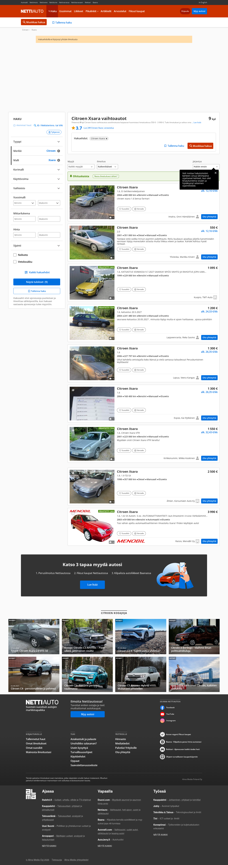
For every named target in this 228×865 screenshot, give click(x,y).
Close (215, 172)
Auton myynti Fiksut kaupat (178, 734)
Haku (54, 11)
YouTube (170, 714)
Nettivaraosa (64, 2)
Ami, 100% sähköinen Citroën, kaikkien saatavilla (194, 674)
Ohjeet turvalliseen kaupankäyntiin (182, 756)
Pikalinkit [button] (91, 11)
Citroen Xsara (143, 202)
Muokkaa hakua (35, 22)
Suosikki (125, 209)
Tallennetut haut (35, 739)
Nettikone (53, 2)
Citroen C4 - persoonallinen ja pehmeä (33, 674)
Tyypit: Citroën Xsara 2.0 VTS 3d (33, 636)
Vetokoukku (25, 261)
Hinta (16, 229)
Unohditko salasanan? (84, 743)
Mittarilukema (21, 213)
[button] (81, 164)
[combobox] (37, 150)
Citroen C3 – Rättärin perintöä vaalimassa (87, 674)
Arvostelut (120, 11)
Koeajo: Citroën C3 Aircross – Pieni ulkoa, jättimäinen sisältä (87, 636)
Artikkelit (106, 11)
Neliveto (23, 254)
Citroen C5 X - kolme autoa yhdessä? (140, 636)
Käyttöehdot (78, 756)
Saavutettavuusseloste (84, 765)
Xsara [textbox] (55, 159)
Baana (95, 2)
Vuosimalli (19, 197)
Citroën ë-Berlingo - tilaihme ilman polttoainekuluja (194, 636)
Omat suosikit (34, 747)
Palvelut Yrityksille (126, 747)
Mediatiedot (122, 743)
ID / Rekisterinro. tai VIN (50, 125)
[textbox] (34, 150)
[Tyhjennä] (59, 150)
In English (203, 2)
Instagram (171, 720)
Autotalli (24, 2)
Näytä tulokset (37, 282)
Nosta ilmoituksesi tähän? (105, 176)
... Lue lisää (196, 122)
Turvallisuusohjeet (81, 752)
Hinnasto (120, 739)
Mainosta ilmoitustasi (38, 752)
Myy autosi (199, 11)
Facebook (170, 707)
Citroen (25, 30)
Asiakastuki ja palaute (83, 739)
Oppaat (75, 760)
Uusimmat (65, 11)
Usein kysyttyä (79, 747)
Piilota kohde (73, 189)
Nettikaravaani (77, 2)
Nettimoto (34, 2)
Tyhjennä (55, 132)
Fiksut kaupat (137, 11)
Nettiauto (32, 11)
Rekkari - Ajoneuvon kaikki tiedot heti (183, 749)
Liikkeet (78, 11)
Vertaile (140, 209)
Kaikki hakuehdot (39, 272)
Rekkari (88, 2)
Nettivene (43, 2)
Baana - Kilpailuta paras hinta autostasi (183, 741)
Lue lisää (92, 584)
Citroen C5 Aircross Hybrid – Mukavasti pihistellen (140, 674)
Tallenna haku (63, 22)
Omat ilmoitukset (36, 743)
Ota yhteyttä (209, 216)
